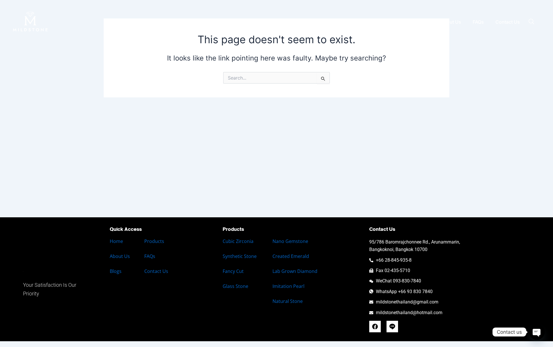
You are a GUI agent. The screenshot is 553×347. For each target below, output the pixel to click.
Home (306, 22)
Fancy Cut (233, 271)
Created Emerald (290, 256)
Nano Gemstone (290, 241)
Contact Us (507, 22)
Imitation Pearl (288, 286)
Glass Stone (235, 286)
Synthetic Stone (240, 256)
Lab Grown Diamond (294, 271)
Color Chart (384, 22)
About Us (451, 22)
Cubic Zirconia (238, 241)
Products (154, 241)
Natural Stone (287, 301)
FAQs (478, 22)
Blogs (422, 22)
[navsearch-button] (531, 22)
